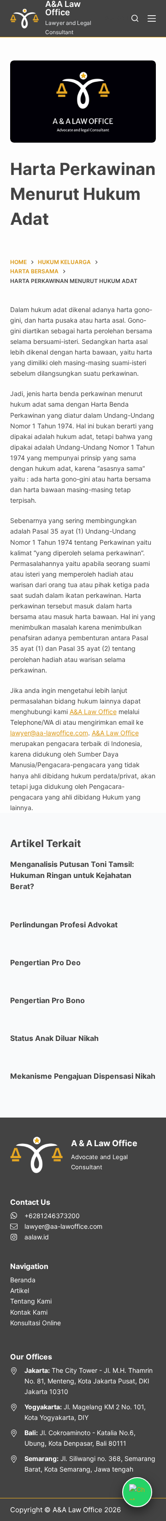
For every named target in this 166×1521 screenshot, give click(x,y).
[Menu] (152, 18)
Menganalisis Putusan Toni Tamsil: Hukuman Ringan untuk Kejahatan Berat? (72, 875)
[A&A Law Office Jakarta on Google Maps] (83, 1381)
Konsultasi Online (35, 1323)
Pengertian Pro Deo (45, 962)
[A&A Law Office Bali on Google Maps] (83, 1438)
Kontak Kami (28, 1312)
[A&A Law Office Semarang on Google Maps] (83, 1463)
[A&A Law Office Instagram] (56, 1237)
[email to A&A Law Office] (56, 1226)
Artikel (19, 1290)
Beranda (23, 1280)
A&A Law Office (93, 711)
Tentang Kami (31, 1301)
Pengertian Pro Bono (47, 1000)
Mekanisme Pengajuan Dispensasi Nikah (82, 1076)
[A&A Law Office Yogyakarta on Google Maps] (83, 1412)
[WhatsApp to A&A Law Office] (56, 1215)
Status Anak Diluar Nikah (54, 1038)
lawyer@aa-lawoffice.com (49, 733)
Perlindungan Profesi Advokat (64, 924)
